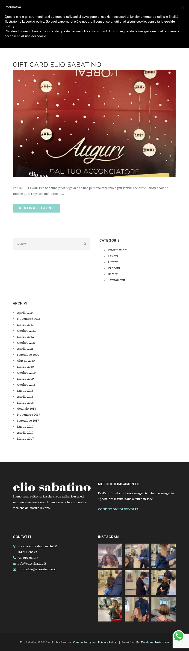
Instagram (162, 642)
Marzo (25, 324)
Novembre (28, 318)
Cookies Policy (82, 642)
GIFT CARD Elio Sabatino (57, 64)
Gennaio (26, 408)
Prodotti (114, 268)
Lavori (113, 256)
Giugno (26, 360)
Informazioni (117, 250)
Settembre (28, 354)
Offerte (113, 262)
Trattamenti (116, 280)
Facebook (147, 642)
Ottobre (26, 330)
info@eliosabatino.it (32, 563)
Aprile (25, 312)
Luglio (25, 390)
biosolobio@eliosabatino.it (37, 569)
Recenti (113, 274)
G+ (138, 642)
